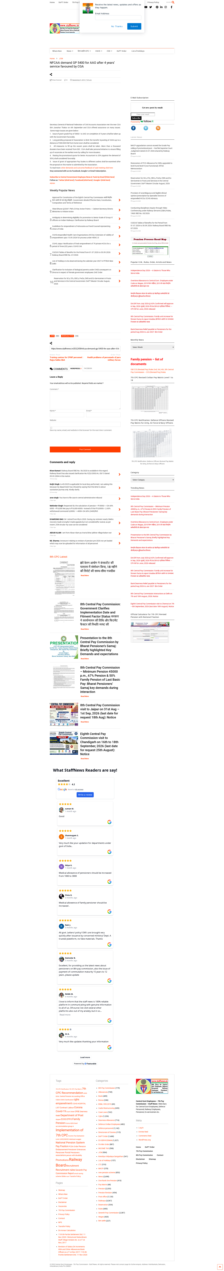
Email (89, 411)
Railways (102, 1201)
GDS (72, 1123)
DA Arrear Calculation (67, 1230)
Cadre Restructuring (106, 1108)
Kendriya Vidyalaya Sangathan (110, 1156)
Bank (100, 1096)
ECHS (63, 1119)
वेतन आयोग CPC (83, 51)
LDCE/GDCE (64, 1139)
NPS (60, 1222)
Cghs (100, 1116)
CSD (108, 51)
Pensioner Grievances (77, 1149)
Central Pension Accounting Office (72, 1096)
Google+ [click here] (102, 180)
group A (71, 1126)
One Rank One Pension (107, 1181)
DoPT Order (121, 51)
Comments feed (145, 1136)
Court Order (70, 1112)
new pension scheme (106, 1172)
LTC (99, 1164)
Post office (102, 1197)
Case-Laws (102, 1112)
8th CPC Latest (58, 556)
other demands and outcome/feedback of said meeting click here (87, 168)
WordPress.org (145, 1140)
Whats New (57, 51)
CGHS (97, 51)
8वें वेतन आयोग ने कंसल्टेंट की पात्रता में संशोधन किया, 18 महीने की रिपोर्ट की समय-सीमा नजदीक (98, 567)
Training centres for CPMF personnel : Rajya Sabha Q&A (66, 358)
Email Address (102, 13)
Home (138, 1147)
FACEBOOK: (88, 368)
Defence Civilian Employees (109, 1124)
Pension (101, 1189)
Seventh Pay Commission (108, 1213)
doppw (58, 1119)
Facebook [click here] (83, 180)
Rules (100, 1209)
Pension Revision (105, 1193)
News (69, 51)
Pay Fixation (62, 1146)
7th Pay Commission (66, 1210)
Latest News (136, 137)
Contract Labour (67, 1107)
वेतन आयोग (102, 1221)
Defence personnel (105, 1128)
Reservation (103, 1205)
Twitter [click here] (66, 180)
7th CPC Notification (62, 1089)
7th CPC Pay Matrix (75, 1089)
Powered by (136, 122)
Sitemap (61, 1190)
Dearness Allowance (106, 1120)
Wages (101, 1217)
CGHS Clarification (66, 1100)
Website (53, 420)
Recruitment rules (65, 1169)
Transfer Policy (75, 1176)
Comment (54, 389)
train (67, 1176)
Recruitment (72, 1165)
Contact (61, 1218)
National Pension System (70, 1142)
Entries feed (143, 1132)
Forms (67, 1123)
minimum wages (75, 1139)
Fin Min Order (103, 1144)
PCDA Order (73, 1146)
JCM (100, 1152)
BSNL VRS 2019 (104, 1104)
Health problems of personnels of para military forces (104, 358)
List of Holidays (138, 51)
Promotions (62, 1159)
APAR (85, 1093)
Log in (141, 1128)
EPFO (69, 1119)
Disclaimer (62, 1202)
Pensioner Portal (63, 1152)
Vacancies (62, 1206)
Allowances (103, 1092)
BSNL (57, 1096)
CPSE (77, 1111)
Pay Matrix (102, 1185)
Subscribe (136, 118)
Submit (134, 26)
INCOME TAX (103, 1148)
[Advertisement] (85, 106)
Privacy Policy (63, 1214)
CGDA (58, 1100)
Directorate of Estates (107, 1132)
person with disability (74, 1155)
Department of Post (72, 1115)
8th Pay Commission (106, 1088)
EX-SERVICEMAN (105, 1140)
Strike (64, 1176)
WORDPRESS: (75, 368)
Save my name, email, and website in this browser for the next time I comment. (81, 430)
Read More (85, 575)
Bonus (101, 1100)
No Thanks (117, 26)
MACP (100, 1168)
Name (53, 411)
